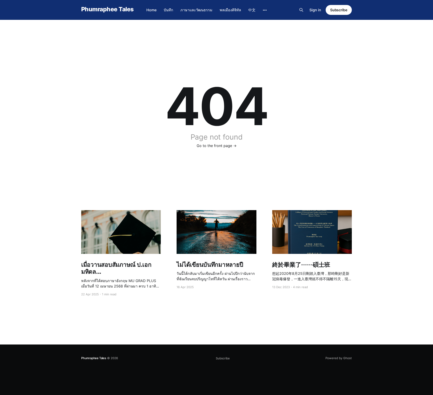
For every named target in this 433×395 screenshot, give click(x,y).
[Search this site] (301, 10)
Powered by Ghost (338, 358)
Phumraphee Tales (107, 9)
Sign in (315, 10)
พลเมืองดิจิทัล (230, 10)
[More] (264, 10)
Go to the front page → (217, 145)
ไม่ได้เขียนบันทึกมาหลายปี (210, 264)
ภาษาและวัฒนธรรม (196, 10)
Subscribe (338, 10)
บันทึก (168, 10)
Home (151, 10)
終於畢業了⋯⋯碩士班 (301, 264)
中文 (252, 10)
